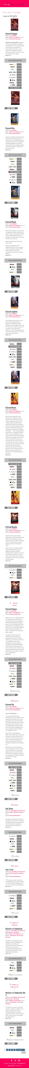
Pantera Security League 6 (16, 812)
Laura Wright (16, 12)
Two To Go (9, 869)
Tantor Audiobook (15, 87)
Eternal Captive (11, 311)
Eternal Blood (10, 221)
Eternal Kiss (10, 128)
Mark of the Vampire (14, 37)
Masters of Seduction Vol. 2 (15, 994)
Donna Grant (8, 932)
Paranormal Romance (15, 39)
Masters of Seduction (13, 928)
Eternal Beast (10, 407)
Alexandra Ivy (21, 810)
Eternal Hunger (11, 33)
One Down (9, 808)
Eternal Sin (9, 704)
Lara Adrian (16, 932)
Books (10, 12)
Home (4, 12)
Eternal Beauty (11, 526)
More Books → (20, 1049)
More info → (9, 55)
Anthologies (13, 935)
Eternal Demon (11, 609)
